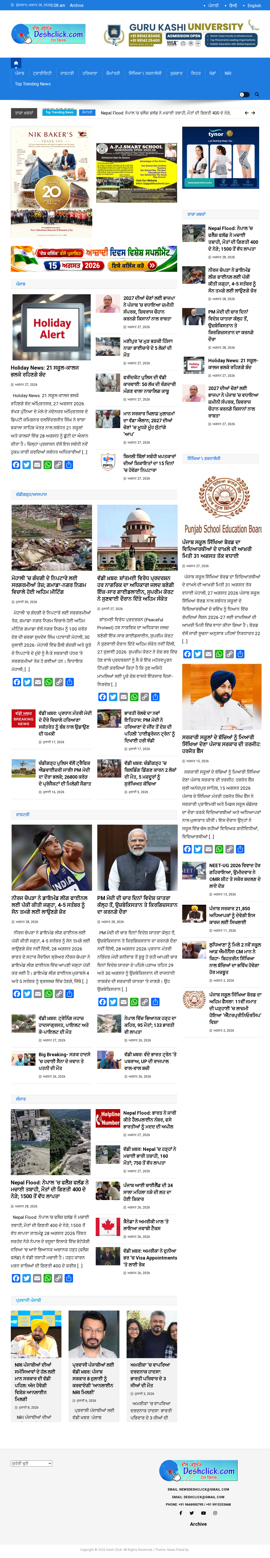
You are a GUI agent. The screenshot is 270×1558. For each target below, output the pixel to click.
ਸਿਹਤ (196, 73)
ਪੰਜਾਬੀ (213, 5)
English (254, 5)
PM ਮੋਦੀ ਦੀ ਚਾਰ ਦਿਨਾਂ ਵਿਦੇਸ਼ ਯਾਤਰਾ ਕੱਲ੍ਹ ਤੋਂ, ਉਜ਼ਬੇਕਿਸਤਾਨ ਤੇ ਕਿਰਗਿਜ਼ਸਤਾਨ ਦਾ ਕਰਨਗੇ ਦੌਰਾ (137, 905)
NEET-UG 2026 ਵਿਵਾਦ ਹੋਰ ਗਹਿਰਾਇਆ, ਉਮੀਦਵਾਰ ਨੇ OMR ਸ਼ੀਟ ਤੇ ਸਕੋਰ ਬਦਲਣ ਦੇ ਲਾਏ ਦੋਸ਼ (235, 876)
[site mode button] (244, 94)
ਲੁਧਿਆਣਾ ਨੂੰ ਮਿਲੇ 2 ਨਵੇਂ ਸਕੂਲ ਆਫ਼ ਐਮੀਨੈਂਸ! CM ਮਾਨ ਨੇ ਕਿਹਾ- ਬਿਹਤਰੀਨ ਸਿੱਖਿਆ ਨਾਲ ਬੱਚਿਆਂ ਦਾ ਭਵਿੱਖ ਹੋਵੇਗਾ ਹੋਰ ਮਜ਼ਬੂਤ (235, 958)
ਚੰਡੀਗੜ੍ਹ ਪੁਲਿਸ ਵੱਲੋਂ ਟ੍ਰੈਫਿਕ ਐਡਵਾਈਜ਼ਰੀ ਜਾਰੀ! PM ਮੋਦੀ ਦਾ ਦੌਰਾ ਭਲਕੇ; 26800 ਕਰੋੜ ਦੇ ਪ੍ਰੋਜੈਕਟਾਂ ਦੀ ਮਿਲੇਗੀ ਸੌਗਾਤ (65, 773)
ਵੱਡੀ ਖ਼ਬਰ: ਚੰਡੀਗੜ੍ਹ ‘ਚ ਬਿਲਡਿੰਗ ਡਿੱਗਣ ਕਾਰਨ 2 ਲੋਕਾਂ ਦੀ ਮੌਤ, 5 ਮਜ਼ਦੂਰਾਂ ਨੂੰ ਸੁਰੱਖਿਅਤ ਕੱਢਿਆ (150, 773)
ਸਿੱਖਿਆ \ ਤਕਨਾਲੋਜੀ (145, 73)
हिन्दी (233, 5)
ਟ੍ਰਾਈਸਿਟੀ (42, 73)
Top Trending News (33, 83)
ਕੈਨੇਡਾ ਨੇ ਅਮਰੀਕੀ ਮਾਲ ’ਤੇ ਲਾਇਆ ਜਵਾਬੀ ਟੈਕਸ (146, 1225)
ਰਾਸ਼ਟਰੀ (67, 73)
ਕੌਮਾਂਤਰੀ (113, 73)
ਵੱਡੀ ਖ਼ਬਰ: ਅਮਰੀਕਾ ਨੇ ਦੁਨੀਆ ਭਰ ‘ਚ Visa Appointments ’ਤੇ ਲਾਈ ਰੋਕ (150, 1257)
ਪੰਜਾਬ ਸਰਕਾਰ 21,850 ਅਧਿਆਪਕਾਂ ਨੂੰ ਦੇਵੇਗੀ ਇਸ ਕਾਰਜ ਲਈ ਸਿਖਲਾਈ (232, 915)
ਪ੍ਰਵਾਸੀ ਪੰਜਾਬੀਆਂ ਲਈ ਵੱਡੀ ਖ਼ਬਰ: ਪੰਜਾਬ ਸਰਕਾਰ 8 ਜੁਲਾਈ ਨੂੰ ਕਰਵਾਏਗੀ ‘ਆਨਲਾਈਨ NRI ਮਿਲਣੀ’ (93, 1378)
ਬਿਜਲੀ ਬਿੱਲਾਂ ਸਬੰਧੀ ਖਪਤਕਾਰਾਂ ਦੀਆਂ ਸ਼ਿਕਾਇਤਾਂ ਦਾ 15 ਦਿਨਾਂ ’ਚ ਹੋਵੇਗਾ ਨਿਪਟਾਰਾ (149, 463)
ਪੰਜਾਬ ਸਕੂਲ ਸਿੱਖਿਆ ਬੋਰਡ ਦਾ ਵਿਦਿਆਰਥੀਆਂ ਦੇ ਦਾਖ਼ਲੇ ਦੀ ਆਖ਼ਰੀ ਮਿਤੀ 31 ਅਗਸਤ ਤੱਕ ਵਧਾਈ (217, 549)
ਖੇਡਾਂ (212, 73)
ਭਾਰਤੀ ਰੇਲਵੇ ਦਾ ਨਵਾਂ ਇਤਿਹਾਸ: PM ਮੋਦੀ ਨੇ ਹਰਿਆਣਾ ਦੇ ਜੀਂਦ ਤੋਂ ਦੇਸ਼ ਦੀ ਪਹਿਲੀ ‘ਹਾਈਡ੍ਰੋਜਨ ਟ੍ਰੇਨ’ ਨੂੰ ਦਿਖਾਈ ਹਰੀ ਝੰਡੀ (149, 726)
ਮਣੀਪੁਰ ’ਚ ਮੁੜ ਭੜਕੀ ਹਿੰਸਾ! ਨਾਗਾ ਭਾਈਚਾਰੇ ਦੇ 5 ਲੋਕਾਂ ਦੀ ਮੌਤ (148, 348)
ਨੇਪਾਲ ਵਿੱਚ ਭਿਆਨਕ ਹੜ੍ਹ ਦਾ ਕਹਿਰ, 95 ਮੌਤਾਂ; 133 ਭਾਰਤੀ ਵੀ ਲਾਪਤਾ (150, 1025)
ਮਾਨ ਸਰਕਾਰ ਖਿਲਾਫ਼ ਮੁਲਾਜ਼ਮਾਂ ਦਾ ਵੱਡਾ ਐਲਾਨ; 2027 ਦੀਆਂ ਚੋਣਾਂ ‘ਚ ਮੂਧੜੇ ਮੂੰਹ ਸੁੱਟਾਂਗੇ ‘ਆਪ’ (149, 424)
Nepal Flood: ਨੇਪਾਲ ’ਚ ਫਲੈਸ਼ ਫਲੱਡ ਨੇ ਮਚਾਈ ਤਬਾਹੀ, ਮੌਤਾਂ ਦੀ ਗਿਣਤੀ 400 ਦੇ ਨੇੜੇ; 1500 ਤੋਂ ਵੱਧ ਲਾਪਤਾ (50, 1189)
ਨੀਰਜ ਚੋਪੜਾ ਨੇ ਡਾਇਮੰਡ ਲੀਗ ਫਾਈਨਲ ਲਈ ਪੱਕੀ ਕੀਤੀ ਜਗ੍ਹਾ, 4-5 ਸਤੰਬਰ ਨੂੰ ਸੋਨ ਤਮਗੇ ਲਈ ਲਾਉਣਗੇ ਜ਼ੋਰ (50, 905)
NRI (228, 73)
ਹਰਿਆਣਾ (90, 73)
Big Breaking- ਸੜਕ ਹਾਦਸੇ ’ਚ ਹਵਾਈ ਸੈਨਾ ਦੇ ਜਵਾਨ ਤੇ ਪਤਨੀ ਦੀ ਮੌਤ (64, 1061)
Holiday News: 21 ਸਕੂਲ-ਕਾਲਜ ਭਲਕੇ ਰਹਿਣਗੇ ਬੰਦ (45, 371)
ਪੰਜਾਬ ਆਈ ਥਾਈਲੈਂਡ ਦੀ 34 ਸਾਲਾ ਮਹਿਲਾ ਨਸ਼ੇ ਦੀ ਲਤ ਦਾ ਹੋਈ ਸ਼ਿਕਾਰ (148, 1192)
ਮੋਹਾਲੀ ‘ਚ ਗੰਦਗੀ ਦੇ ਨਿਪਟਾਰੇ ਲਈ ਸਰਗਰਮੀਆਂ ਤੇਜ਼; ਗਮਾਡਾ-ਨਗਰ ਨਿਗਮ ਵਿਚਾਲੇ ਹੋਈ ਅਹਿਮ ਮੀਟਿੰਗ (49, 585)
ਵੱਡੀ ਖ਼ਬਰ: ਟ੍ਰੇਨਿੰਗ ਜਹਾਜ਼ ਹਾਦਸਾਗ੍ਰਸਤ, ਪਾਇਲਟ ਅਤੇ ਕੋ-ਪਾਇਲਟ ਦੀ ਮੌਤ (64, 1025)
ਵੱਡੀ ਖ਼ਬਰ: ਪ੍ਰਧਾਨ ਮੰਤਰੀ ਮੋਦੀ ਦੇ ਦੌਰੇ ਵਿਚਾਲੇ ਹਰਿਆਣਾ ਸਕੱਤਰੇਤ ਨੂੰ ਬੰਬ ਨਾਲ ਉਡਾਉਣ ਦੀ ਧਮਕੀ (65, 723)
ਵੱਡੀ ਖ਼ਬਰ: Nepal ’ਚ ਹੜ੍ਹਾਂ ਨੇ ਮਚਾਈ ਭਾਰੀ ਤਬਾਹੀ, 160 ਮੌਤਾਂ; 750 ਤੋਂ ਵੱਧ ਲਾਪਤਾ (149, 1156)
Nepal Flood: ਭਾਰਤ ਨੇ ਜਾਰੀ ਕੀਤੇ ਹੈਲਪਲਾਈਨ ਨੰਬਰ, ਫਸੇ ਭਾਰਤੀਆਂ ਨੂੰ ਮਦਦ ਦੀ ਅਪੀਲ (149, 1119)
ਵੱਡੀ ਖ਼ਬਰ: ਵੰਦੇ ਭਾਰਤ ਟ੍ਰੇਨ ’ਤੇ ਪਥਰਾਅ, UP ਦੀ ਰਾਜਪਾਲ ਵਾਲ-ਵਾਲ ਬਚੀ (150, 1061)
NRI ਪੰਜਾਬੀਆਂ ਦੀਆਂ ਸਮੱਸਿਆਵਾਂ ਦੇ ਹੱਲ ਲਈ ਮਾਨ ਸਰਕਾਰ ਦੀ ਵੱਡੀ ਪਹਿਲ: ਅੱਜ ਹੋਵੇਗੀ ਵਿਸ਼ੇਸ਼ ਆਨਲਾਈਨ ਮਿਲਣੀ (35, 1382)
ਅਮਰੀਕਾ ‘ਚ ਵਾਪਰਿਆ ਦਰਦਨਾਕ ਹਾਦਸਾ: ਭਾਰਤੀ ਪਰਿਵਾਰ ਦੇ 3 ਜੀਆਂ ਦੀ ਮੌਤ (150, 1375)
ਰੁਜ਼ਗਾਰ (176, 73)
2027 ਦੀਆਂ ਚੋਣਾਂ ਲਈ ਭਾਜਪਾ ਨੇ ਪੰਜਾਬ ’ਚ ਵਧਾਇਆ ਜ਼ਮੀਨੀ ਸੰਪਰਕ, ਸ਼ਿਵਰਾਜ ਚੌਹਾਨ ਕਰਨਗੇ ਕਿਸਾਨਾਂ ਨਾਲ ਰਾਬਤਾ (149, 308)
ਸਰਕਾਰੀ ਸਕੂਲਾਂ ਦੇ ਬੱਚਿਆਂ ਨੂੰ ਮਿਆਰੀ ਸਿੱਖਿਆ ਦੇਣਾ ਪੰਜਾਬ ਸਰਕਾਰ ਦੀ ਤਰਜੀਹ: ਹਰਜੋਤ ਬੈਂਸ (221, 744)
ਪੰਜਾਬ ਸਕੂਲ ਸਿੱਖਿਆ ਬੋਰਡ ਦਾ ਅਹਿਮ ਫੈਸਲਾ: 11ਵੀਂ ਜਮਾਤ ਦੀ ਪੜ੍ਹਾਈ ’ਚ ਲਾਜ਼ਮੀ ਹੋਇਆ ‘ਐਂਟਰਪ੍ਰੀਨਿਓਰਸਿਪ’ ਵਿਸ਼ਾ (235, 1008)
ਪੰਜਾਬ (19, 73)
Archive (77, 5)
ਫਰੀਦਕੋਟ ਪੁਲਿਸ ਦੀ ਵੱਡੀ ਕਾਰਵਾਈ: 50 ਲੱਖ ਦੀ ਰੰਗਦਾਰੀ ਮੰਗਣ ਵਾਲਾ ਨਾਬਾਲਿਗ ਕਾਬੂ (149, 384)
